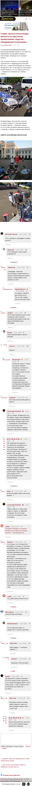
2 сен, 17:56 (19, 612)
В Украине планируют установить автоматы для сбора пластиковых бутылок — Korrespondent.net (16, 530)
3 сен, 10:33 (15, 676)
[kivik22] (2, 676)
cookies (18, 784)
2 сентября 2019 (6, 45)
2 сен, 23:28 (20, 291)
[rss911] (2, 527)
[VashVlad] (4, 398)
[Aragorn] (3, 313)
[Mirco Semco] (2, 612)
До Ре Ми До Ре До (13, 439)
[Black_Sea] (4, 643)
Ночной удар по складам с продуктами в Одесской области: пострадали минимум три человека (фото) (9, 13)
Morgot (9, 332)
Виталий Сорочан (11, 234)
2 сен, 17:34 (19, 250)
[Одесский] (4, 250)
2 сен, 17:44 (20, 397)
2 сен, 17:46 (18, 542)
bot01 (9, 491)
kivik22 (7, 676)
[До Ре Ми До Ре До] (4, 449)
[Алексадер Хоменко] (4, 411)
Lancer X (12, 346)
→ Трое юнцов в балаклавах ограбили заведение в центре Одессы (13, 766)
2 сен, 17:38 (20, 346)
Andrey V (10, 542)
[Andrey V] (3, 544)
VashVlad (12, 397)
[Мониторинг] (6, 360)
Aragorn (10, 313)
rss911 (7, 526)
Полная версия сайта (5, 779)
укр (26, 19)
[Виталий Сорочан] (2, 234)
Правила (28, 746)
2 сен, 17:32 (20, 267)
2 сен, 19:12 (23, 623)
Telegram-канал (16, 781)
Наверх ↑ (5, 748)
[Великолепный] (4, 624)
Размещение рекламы (17, 779)
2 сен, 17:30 (22, 234)
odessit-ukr (11, 267)
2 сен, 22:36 (22, 643)
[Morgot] (4, 333)
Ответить (8, 244)
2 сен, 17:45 (15, 526)
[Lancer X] (4, 347)
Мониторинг (16, 359)
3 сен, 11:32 (21, 698)
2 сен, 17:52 (17, 596)
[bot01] (3, 491)
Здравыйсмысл (20, 289)
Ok (24, 784)
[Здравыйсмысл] (8, 289)
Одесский (10, 250)
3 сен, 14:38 (17, 332)
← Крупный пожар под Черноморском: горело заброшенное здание (15, 760)
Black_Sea (13, 643)
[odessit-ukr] (3, 270)
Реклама (16, 30)
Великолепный (12, 623)
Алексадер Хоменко (14, 411)
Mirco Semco (9, 612)
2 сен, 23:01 (23, 659)
